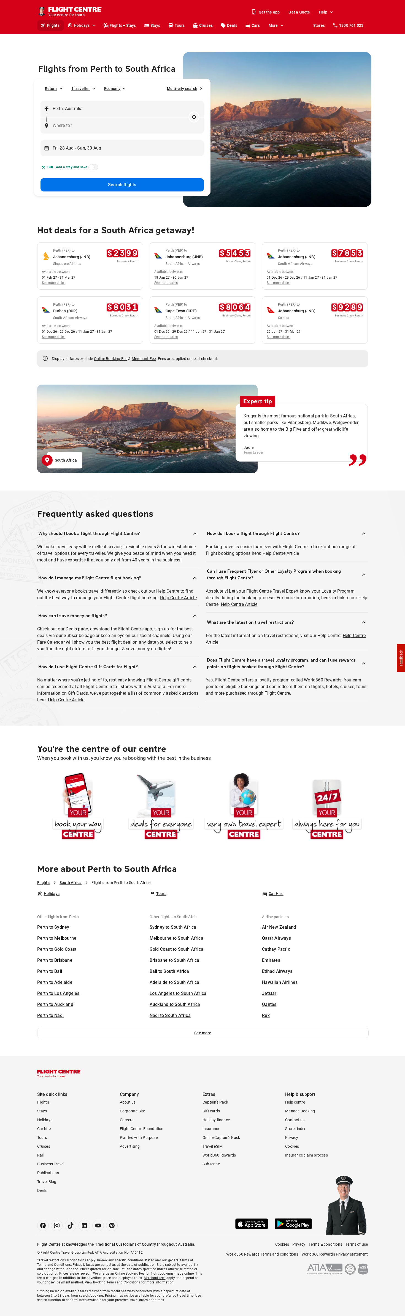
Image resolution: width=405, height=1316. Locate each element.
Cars (256, 25)
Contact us (294, 1120)
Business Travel (50, 1164)
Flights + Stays (123, 25)
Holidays (82, 25)
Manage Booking (300, 1111)
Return (51, 88)
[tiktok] (70, 1225)
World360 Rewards (219, 1155)
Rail (40, 1155)
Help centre (295, 1102)
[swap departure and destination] (193, 116)
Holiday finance (216, 1120)
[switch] (92, 168)
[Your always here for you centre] (327, 807)
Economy (112, 88)
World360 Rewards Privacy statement (335, 1254)
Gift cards (211, 1111)
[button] (203, 1033)
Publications (48, 1173)
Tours (180, 25)
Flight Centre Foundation (142, 1128)
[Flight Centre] (59, 1073)
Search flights (122, 184)
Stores (319, 25)
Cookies (292, 1146)
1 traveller (80, 88)
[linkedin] (84, 1225)
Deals (232, 25)
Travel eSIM (212, 1146)
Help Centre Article (178, 597)
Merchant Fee (144, 358)
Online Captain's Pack (221, 1137)
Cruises (206, 25)
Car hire (44, 1128)
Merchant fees (155, 1278)
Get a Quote (299, 12)
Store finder (295, 1128)
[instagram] (57, 1225)
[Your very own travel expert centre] (244, 807)
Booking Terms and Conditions (117, 1282)
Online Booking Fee (111, 358)
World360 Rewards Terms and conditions (262, 1254)
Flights (53, 25)
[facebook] (43, 1225)
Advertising (130, 1146)
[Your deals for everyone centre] (161, 807)
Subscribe (211, 1164)
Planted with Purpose (139, 1137)
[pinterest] (112, 1225)
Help (323, 12)
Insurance (211, 1128)
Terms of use (356, 1244)
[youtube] (98, 1225)
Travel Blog (46, 1181)
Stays (155, 25)
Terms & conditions (325, 1244)
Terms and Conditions (54, 1265)
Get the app (269, 12)
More (273, 25)
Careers (126, 1120)
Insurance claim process (306, 1155)
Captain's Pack (215, 1102)
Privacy (291, 1137)
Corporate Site (132, 1111)
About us (128, 1102)
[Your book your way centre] (78, 807)
